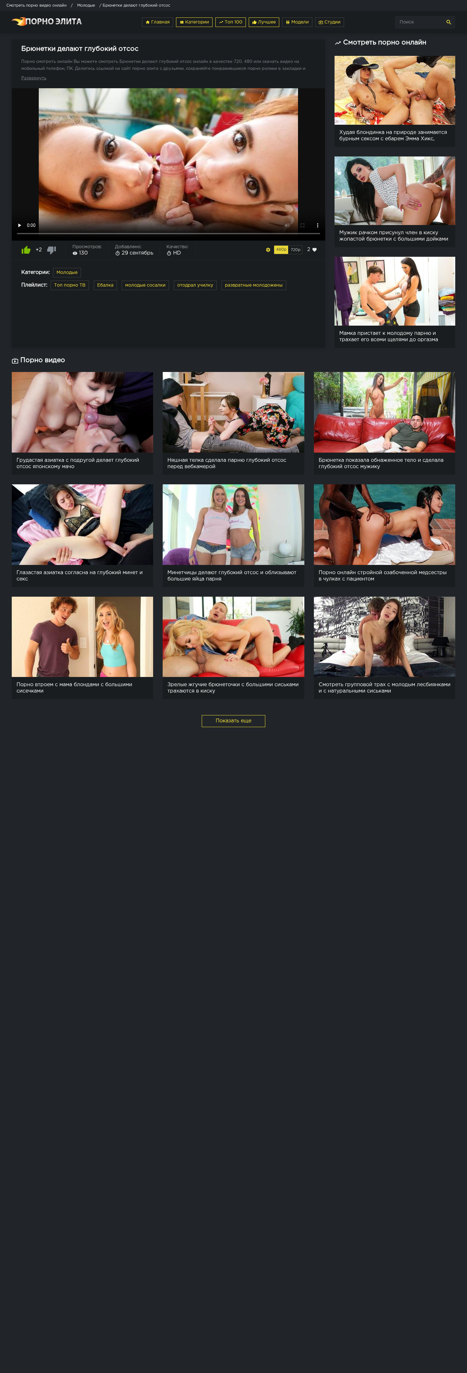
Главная (158, 22)
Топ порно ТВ (69, 285)
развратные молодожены (254, 285)
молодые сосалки (145, 285)
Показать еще (233, 721)
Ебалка (105, 285)
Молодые (67, 273)
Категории (194, 22)
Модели (297, 22)
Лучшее (264, 22)
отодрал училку (195, 285)
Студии (330, 22)
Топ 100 (230, 22)
